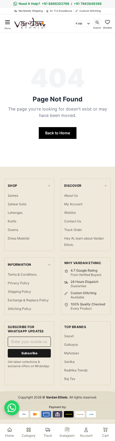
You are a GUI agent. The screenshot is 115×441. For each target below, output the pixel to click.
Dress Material (18, 238)
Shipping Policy (19, 292)
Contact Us (72, 221)
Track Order (73, 230)
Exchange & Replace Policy (28, 300)
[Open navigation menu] (7, 22)
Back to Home (57, 133)
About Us (71, 195)
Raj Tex (69, 379)
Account (86, 436)
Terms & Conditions (22, 274)
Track (48, 436)
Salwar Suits (17, 204)
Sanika (69, 362)
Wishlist (70, 213)
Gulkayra (71, 345)
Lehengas (15, 213)
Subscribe (29, 353)
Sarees (13, 195)
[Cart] (105, 429)
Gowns (13, 230)
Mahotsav (71, 353)
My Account (73, 204)
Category (29, 436)
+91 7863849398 (88, 4)
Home (9, 436)
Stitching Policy (19, 309)
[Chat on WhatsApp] (11, 407)
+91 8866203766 (55, 4)
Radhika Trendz (76, 370)
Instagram (67, 436)
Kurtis (12, 221)
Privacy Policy (18, 283)
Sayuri (69, 336)
